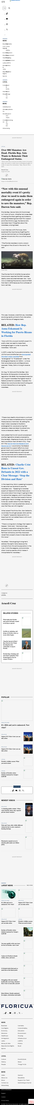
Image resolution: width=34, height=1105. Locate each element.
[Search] (9, 8)
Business (5, 44)
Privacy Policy (5, 1100)
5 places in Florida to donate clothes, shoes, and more (9, 957)
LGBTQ (8, 63)
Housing (8, 57)
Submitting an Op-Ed (24, 1082)
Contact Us (4, 1082)
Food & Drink (22, 1059)
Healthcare (5, 722)
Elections (5, 55)
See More (30, 885)
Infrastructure (22, 1038)
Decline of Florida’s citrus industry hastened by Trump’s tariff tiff (9, 774)
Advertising (6, 128)
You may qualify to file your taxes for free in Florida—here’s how (10, 944)
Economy (6, 52)
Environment (22, 1033)
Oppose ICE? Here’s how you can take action (10, 737)
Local (5, 82)
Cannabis (9, 44)
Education (9, 52)
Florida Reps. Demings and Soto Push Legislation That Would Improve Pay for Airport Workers (11, 656)
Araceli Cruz (4, 170)
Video (4, 107)
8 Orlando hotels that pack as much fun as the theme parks (9, 969)
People (5, 94)
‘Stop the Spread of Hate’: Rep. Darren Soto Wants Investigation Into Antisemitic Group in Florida (10, 644)
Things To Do (22, 1064)
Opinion (8, 107)
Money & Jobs (5, 1043)
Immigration (5, 1038)
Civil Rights (4, 1028)
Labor (4, 63)
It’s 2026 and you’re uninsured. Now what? (15, 726)
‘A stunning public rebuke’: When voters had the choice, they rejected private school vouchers (11, 810)
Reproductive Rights (7, 1046)
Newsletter (9, 109)
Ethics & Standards (6, 1089)
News (5, 41)
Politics (8, 65)
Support (3, 1093)
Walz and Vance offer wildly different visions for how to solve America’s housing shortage (12, 827)
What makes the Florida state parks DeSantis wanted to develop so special (11, 621)
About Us (4, 1077)
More (5, 103)
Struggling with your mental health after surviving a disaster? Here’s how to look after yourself (10, 981)
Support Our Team (24, 1080)
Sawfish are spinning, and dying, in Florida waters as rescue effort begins (10, 633)
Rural (7, 71)
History (5, 91)
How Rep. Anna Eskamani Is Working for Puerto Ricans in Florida (16, 330)
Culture (5, 85)
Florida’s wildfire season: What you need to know (10, 762)
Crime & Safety (22, 1028)
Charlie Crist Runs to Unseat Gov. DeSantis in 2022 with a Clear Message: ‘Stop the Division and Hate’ (15, 472)
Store (4, 113)
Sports (5, 76)
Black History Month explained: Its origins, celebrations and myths (11, 994)
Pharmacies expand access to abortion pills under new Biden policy (10, 842)
